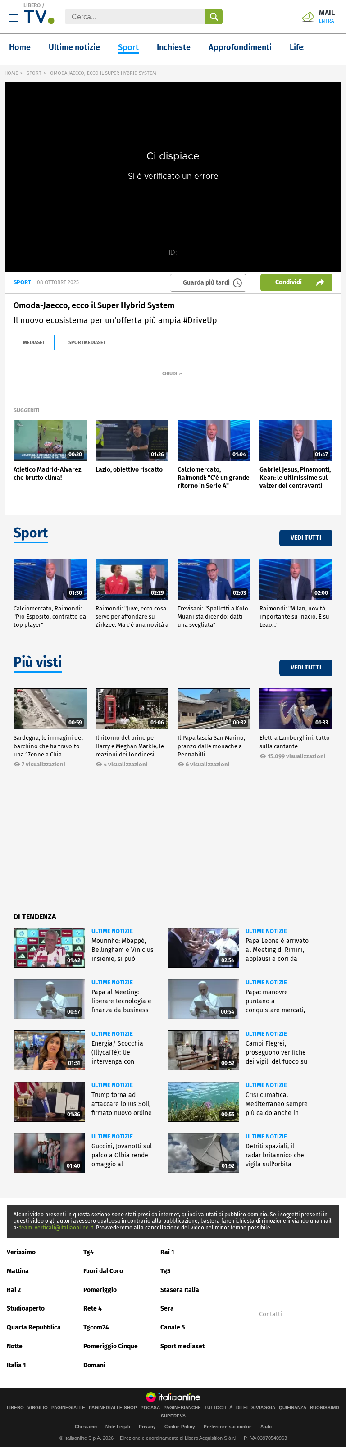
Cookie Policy (179, 1426)
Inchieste (174, 47)
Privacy (147, 1426)
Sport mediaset (182, 1346)
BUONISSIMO (324, 1408)
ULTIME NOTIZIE (112, 931)
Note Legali (117, 1426)
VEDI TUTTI (306, 538)
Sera (167, 1308)
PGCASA (150, 1408)
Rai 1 (167, 1252)
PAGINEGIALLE (68, 1408)
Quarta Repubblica (34, 1327)
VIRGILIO (37, 1408)
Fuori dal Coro (103, 1271)
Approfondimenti (240, 47)
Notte (15, 1346)
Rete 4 (92, 1308)
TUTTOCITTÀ (218, 1408)
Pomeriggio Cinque (110, 1346)
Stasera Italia (179, 1290)
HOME (11, 73)
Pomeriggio (100, 1290)
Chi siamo (86, 1426)
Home (20, 47)
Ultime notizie (74, 47)
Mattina (18, 1271)
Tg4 (88, 1252)
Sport (128, 47)
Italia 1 (16, 1365)
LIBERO (32, 5)
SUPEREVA (173, 1416)
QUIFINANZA (292, 1408)
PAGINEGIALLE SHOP (113, 1408)
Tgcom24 (96, 1327)
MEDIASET (34, 343)
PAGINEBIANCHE (182, 1408)
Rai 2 (14, 1290)
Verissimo (21, 1252)
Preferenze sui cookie (228, 1426)
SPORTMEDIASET (87, 343)
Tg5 (165, 1271)
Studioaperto (26, 1308)
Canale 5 (172, 1327)
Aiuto (266, 1426)
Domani (94, 1365)
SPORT (34, 73)
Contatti (270, 1314)
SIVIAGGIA (263, 1408)
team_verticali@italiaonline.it (56, 1227)
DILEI (242, 1408)
